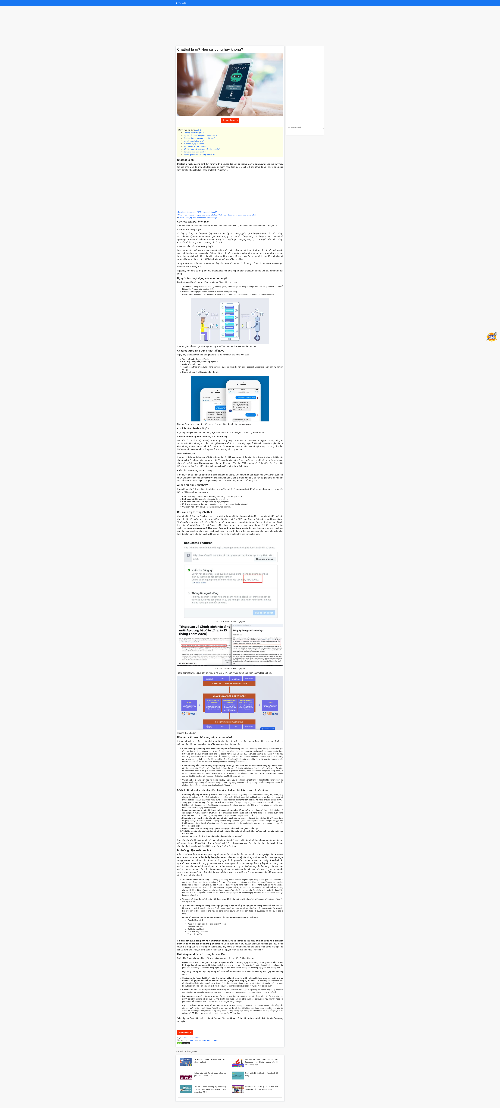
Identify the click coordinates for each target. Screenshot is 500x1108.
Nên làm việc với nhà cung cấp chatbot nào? (202, 149)
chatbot (198, 1038)
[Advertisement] (250, 25)
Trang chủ (193, 1040)
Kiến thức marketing (211, 1040)
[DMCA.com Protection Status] (183, 1043)
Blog (200, 1040)
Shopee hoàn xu (230, 120)
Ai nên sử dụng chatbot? (194, 144)
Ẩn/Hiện (198, 130)
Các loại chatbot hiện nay (194, 133)
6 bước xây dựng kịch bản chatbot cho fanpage (197, 218)
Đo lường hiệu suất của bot (195, 152)
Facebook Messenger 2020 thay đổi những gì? (197, 212)
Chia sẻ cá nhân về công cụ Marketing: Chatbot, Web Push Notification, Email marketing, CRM (217, 215)
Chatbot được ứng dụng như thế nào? (199, 138)
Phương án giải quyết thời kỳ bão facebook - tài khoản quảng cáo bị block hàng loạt (261, 1062)
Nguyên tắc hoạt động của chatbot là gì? (200, 135)
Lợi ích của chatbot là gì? (194, 141)
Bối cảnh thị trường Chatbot (195, 146)
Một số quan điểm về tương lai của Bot (199, 155)
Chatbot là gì (188, 1038)
